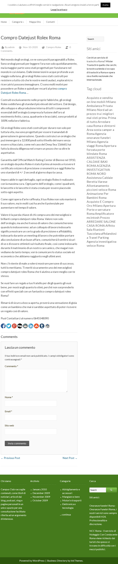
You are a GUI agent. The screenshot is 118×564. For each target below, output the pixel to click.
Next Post (70, 458)
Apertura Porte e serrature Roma (101, 209)
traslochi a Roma (95, 61)
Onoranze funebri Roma (102, 505)
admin (11, 47)
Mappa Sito (35, 21)
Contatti (50, 21)
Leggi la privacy (59, 9)
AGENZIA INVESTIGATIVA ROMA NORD (98, 169)
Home (4, 21)
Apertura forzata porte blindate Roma (101, 149)
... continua (65, 514)
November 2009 (41, 496)
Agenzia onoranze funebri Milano (99, 137)
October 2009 (40, 500)
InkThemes (77, 560)
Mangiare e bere (71, 496)
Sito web (9, 425)
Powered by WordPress (32, 560)
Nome (9, 397)
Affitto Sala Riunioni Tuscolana (101, 229)
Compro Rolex (53, 47)
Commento (11, 366)
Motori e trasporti (71, 500)
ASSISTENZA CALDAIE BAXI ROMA (97, 161)
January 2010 (40, 489)
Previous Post (10, 458)
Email (8, 411)
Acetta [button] (105, 5)
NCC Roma (95, 530)
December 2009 (41, 493)
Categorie (18, 21)
